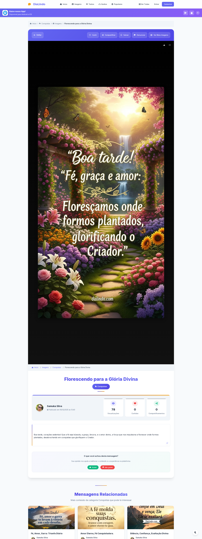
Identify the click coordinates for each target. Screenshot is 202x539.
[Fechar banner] (198, 13)
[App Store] (191, 13)
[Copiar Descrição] (167, 443)
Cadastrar (168, 4)
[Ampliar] (169, 45)
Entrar (156, 4)
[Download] (164, 45)
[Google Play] (185, 13)
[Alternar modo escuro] (195, 532)
